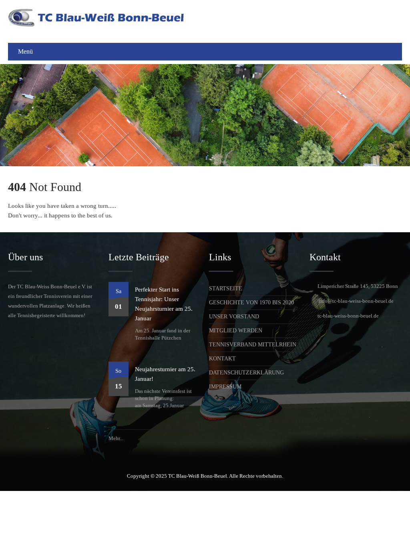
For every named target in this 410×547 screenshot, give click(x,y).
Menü (25, 51)
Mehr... (116, 438)
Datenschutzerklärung (246, 373)
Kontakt (222, 359)
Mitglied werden (235, 331)
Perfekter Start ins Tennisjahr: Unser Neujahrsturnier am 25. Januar (164, 304)
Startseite (225, 289)
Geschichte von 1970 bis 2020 (251, 303)
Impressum (225, 387)
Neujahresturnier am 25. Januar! (165, 374)
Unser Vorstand (234, 317)
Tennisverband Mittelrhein (252, 345)
